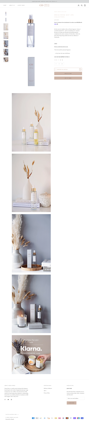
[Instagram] (11, 399)
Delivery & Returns (48, 388)
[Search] (81, 5)
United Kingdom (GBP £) (12, 414)
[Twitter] (8, 399)
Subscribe (71, 402)
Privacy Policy (47, 393)
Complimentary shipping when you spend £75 (44, 1)
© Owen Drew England (12, 417)
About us (12, 5)
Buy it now (68, 78)
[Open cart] (85, 5)
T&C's (45, 390)
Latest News (21, 5)
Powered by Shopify (10, 419)
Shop (4, 5)
